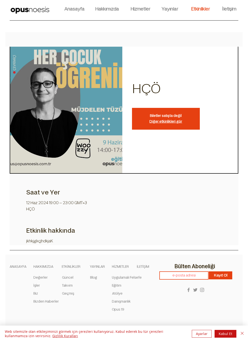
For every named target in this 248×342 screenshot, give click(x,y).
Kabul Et (225, 333)
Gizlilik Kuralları (65, 336)
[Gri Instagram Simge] (202, 290)
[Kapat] (242, 333)
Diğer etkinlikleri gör (165, 121)
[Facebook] (188, 290)
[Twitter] (195, 290)
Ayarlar (202, 333)
